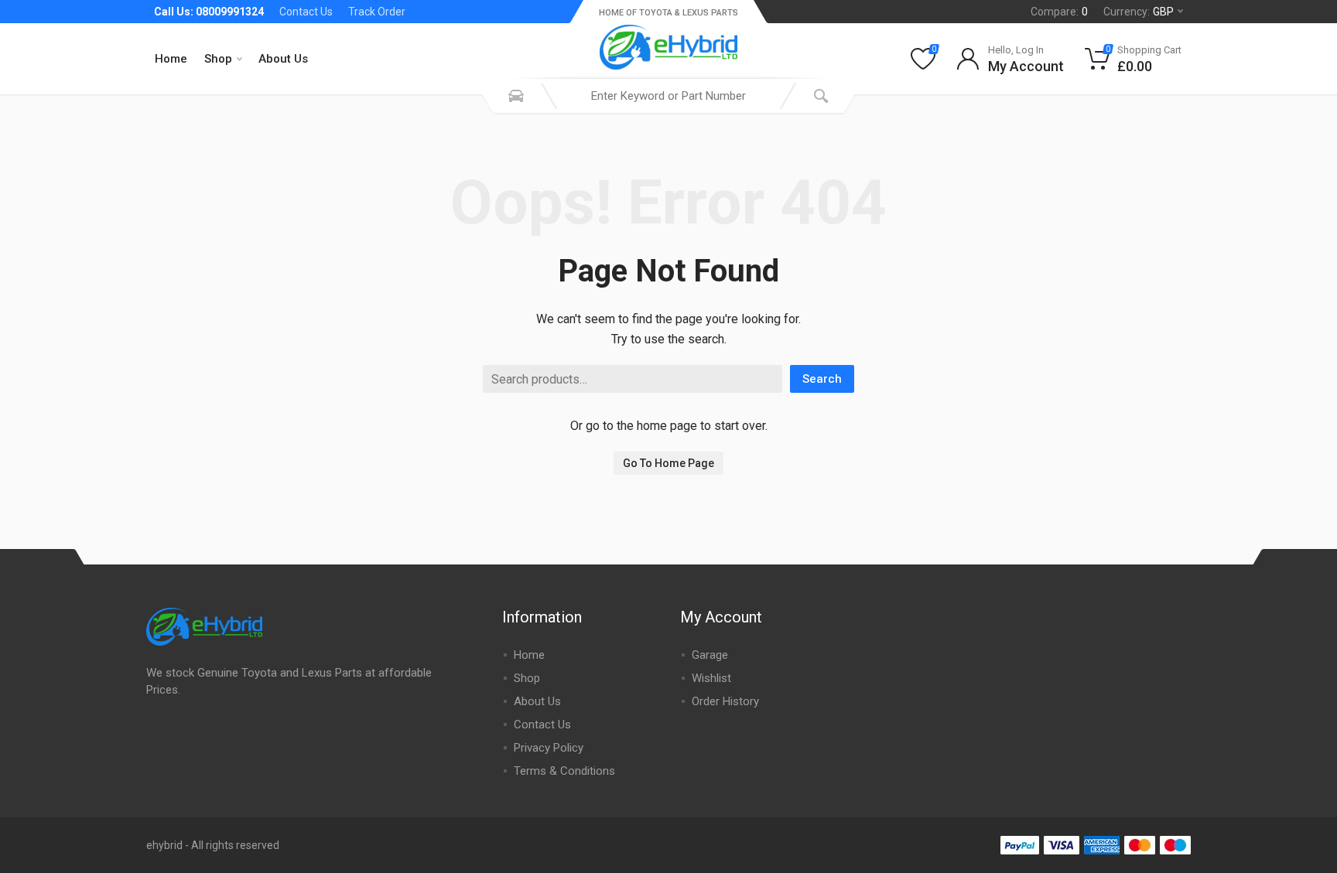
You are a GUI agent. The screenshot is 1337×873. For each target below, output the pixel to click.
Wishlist (711, 678)
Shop (218, 59)
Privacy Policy (548, 748)
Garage (710, 655)
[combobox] (668, 96)
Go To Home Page (668, 463)
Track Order (376, 11)
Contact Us (306, 11)
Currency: (1138, 11)
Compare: (1059, 11)
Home (171, 59)
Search (822, 379)
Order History (725, 701)
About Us (283, 59)
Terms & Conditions (564, 771)
